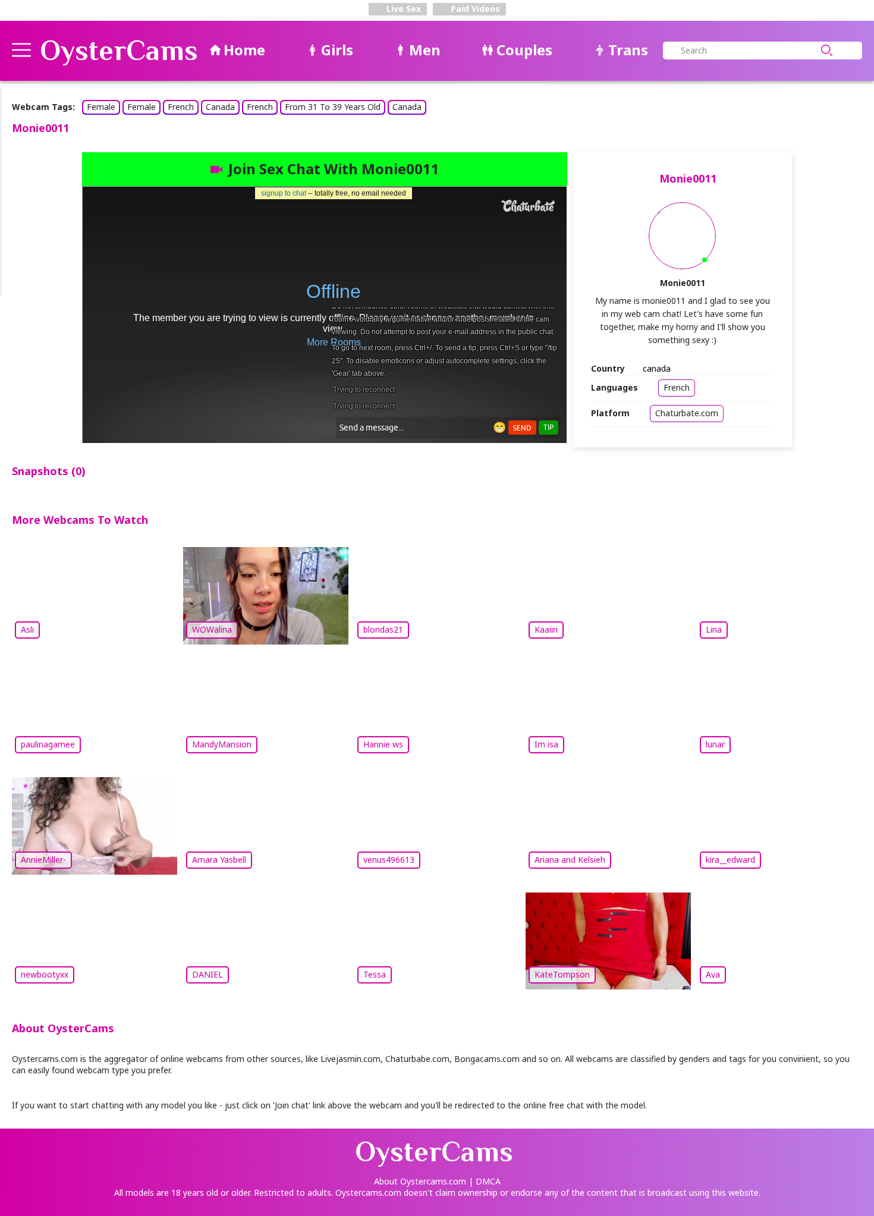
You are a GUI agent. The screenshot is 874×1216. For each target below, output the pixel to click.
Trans (628, 49)
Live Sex (402, 8)
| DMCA (485, 1181)
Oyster (119, 50)
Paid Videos (474, 8)
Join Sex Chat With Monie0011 (333, 168)
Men (425, 49)
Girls (337, 49)
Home (244, 49)
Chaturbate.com (686, 413)
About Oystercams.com (420, 1181)
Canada (220, 106)
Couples (524, 49)
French (181, 106)
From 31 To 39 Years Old (333, 106)
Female (101, 106)
